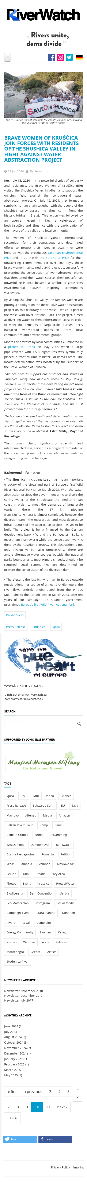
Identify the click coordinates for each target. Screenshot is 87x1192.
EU (63, 805)
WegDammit (15, 845)
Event (27, 883)
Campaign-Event (18, 913)
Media (47, 815)
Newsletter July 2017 (18, 1000)
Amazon (64, 815)
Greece (36, 952)
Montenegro (15, 952)
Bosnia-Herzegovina (21, 854)
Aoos (45, 942)
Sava (75, 805)
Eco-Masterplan (18, 903)
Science (66, 796)
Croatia (40, 874)
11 (48, 1106)
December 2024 (15, 1053)
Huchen (45, 932)
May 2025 (11, 1075)
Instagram (42, 903)
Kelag (62, 932)
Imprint (78, 1167)
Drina (39, 835)
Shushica (39, 627)
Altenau (30, 815)
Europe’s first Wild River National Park (48, 605)
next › (62, 1106)
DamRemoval (40, 845)
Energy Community (20, 932)
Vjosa (56, 627)
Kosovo (11, 942)
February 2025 (14, 1064)
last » (12, 1117)
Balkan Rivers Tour (20, 825)
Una (26, 874)
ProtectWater (65, 883)
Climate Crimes (17, 835)
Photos (11, 883)
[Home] (43, 15)
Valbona (44, 864)
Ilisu (24, 796)
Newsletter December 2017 (23, 996)
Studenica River (18, 961)
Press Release (16, 627)
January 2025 (13, 1059)
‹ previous (33, 1091)
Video (50, 796)
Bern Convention (41, 893)
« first (13, 1091)
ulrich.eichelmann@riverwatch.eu (26, 694)
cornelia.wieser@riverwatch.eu (24, 699)
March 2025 (12, 1070)
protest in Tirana (21, 347)
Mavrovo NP (65, 864)
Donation (68, 913)
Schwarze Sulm (43, 805)
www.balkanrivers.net (23, 685)
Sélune (11, 874)
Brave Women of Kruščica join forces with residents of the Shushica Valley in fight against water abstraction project (41, 148)
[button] (20, 1139)
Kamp (44, 825)
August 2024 (13, 1037)
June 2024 (11, 1026)
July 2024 (10, 1032)
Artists (51, 952)
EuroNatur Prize (57, 258)
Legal (26, 923)
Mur (36, 796)
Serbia (64, 893)
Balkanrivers (15, 615)
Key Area (58, 874)
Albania (26, 864)
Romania (47, 854)
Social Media (66, 903)
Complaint (44, 923)
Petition (66, 854)
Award (11, 923)
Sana (58, 825)
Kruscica (43, 883)
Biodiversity (15, 893)
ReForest (62, 942)
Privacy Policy (60, 1167)
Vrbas (11, 864)
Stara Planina (46, 913)
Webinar (29, 942)
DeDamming (58, 835)
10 (37, 1106)
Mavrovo (13, 815)
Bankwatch (63, 845)
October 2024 (13, 1042)
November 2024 (15, 1048)
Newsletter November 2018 (23, 991)
